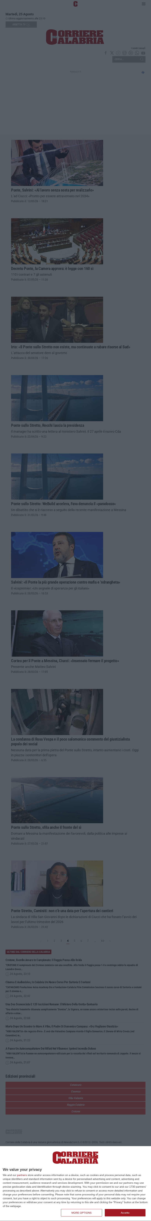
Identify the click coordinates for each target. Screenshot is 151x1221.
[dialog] (75, 1183)
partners (22, 1175)
